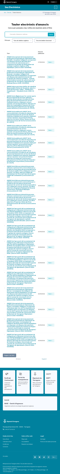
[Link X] (44, 457)
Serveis (9, 12)
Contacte (5, 446)
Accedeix (5, 456)
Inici (5, 12)
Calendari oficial (7, 441)
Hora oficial (6, 439)
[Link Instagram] (49, 457)
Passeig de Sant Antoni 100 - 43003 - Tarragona (16, 427)
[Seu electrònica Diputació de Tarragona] (10, 2)
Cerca (51, 34)
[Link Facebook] (35, 457)
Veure (50, 62)
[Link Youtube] (39, 457)
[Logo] (11, 421)
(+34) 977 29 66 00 (9, 429)
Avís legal (42, 439)
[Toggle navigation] (55, 7)
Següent (44, 359)
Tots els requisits (7, 471)
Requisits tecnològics (27, 444)
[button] (49, 2)
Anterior (18, 359)
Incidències (6, 444)
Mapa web (24, 439)
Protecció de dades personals (48, 441)
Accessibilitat (25, 441)
